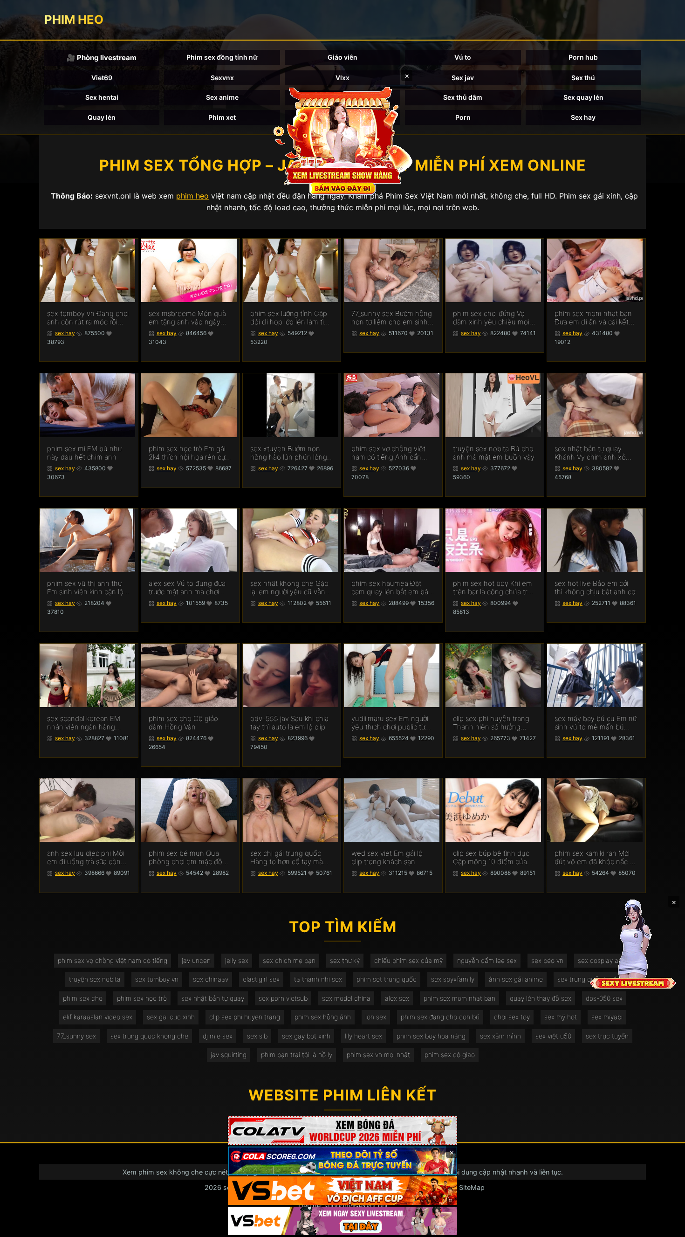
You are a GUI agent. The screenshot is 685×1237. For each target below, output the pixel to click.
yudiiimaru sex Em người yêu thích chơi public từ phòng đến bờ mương (389, 723)
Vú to (462, 57)
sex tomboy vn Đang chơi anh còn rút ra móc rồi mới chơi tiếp (88, 317)
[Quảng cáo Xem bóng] (342, 1130)
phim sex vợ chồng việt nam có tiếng (112, 960)
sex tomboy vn (156, 979)
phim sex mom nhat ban (459, 998)
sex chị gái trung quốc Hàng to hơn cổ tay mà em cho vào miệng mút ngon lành (287, 857)
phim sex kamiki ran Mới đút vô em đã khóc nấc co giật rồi (596, 857)
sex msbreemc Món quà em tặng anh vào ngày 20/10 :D (187, 317)
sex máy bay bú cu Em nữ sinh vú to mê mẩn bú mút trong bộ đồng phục (596, 723)
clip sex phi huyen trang (244, 1017)
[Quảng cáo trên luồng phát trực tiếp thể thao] (342, 1221)
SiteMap (472, 1187)
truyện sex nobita (95, 979)
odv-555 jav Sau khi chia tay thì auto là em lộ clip (289, 723)
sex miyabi (607, 1017)
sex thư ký (345, 960)
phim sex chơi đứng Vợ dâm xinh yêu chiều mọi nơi (491, 317)
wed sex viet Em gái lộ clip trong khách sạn (387, 857)
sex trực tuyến (607, 1036)
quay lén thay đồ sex (540, 998)
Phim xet (222, 117)
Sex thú (583, 78)
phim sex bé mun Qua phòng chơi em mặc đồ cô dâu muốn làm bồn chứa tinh (185, 857)
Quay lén (102, 117)
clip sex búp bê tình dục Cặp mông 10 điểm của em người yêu (491, 857)
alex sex (397, 998)
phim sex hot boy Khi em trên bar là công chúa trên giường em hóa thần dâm (494, 587)
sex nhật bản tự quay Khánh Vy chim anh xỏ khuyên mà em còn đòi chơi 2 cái (591, 453)
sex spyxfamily (452, 979)
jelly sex (236, 960)
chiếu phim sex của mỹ (408, 960)
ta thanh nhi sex (318, 979)
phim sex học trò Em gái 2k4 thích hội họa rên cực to (189, 453)
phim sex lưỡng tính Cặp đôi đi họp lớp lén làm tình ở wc (291, 317)
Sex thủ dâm (462, 97)
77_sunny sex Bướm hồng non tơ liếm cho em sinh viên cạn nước (391, 317)
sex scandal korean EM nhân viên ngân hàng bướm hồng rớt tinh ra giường (83, 723)
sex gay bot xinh (306, 1036)
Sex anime (222, 97)
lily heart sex (363, 1036)
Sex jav (463, 78)
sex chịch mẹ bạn (289, 960)
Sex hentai (101, 97)
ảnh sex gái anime (516, 979)
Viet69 (101, 78)
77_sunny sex (76, 1036)
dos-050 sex (604, 998)
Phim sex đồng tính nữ (222, 57)
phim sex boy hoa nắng (431, 1036)
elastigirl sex (261, 979)
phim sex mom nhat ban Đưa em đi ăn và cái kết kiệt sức (593, 317)
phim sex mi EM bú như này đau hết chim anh (84, 453)
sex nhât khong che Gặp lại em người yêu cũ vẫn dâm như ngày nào (289, 587)
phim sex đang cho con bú (440, 1017)
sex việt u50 (553, 1036)
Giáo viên (342, 57)
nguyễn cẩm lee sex (487, 960)
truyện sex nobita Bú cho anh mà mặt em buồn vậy (493, 453)
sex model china (346, 998)
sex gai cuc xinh (171, 1017)
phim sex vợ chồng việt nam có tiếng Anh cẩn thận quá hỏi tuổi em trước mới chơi (388, 453)
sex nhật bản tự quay (212, 998)
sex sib (257, 1036)
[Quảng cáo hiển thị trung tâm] (342, 140)
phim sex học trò (142, 998)
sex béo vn (547, 960)
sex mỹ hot (560, 1017)
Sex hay (583, 117)
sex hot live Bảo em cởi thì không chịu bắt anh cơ (595, 587)
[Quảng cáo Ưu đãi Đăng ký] (342, 1161)
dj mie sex (218, 1036)
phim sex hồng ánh (323, 1017)
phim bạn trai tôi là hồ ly (296, 1054)
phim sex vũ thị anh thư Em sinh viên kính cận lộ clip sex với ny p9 (85, 587)
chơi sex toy (512, 1017)
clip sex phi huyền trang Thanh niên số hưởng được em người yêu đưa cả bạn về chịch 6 (491, 723)
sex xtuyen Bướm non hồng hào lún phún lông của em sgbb (288, 453)
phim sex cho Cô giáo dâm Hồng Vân (183, 723)
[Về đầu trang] (664, 1226)
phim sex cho (83, 998)
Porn (463, 117)
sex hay (65, 333)
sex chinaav (210, 979)
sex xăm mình (500, 1036)
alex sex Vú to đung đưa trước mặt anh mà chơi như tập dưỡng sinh (187, 587)
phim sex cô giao (450, 1054)
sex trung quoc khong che (149, 1036)
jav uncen (196, 960)
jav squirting (229, 1054)
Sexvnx (222, 78)
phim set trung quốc (386, 979)
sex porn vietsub (283, 998)
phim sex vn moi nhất (378, 1054)
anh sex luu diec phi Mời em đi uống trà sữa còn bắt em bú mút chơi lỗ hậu (85, 857)
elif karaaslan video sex (97, 1017)
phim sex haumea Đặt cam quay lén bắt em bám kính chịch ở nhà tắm (392, 587)
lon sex (375, 1017)
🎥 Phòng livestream (102, 57)
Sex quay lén (583, 97)
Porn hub (583, 57)
